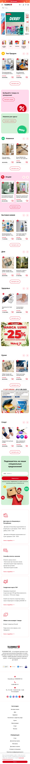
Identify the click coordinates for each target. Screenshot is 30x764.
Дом (15, 712)
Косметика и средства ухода (15, 717)
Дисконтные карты (15, 741)
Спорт (15, 726)
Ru (19, 10)
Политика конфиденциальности (15, 752)
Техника (15, 728)
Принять (15, 761)
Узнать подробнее (8, 540)
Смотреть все (15, 83)
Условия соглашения (15, 749)
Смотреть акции (8, 99)
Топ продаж (14, 1)
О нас (15, 738)
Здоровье (15, 715)
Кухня (15, 720)
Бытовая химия (15, 709)
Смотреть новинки (9, 121)
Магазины (15, 743)
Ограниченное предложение (18, 1)
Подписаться (15, 478)
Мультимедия (15, 723)
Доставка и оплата (15, 746)
